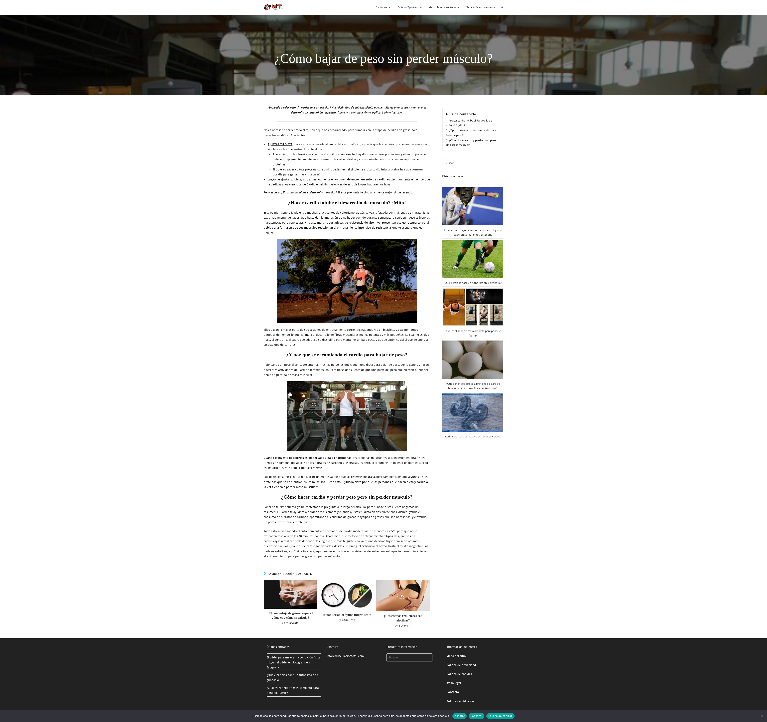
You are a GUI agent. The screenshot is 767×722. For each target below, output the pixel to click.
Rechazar (476, 715)
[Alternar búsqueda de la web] (502, 7)
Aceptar (459, 715)
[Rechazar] (762, 716)
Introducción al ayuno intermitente (347, 614)
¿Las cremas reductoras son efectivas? (403, 618)
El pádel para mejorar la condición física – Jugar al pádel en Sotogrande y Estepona (294, 662)
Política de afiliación (460, 701)
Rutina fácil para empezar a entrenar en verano (473, 436)
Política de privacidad (461, 665)
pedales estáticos (275, 551)
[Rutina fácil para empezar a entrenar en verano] (472, 412)
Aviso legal (453, 683)
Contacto (452, 692)
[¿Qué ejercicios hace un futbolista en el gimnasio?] (472, 259)
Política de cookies (459, 674)
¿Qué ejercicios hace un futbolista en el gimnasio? (473, 283)
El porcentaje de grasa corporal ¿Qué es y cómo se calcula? (291, 615)
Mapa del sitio (456, 656)
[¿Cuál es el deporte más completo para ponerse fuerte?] (472, 307)
